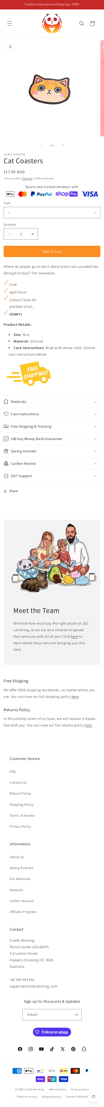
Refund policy (58, 1089)
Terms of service (26, 1096)
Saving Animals (21, 868)
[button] (9, 23)
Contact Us (18, 782)
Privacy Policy (20, 826)
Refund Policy (20, 793)
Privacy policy (80, 1089)
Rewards (16, 890)
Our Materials (20, 879)
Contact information (79, 1096)
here (74, 636)
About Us (17, 857)
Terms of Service (22, 815)
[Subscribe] (76, 1014)
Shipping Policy (22, 804)
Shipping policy (51, 1096)
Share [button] (13, 491)
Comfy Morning (34, 1089)
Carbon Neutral (22, 901)
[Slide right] (62, 145)
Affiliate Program (23, 912)
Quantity (10, 224)
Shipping (27, 178)
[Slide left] (41, 145)
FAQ (13, 771)
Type (7, 203)
